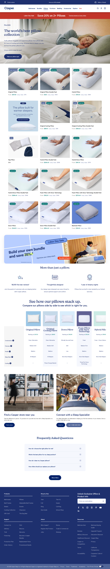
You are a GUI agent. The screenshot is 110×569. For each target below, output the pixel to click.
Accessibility (81, 553)
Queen (58, 503)
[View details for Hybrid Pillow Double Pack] (55, 147)
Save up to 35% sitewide (54, 2)
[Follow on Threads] (92, 507)
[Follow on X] (83, 507)
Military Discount (82, 534)
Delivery (6, 528)
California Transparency (95, 548)
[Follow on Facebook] (78, 507)
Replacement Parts (25, 541)
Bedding (59, 8)
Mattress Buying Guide (96, 526)
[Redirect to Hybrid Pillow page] (100, 318)
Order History (8, 545)
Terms (79, 547)
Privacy (93, 541)
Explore (75, 8)
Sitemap (58, 532)
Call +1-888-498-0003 (74, 425)
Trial (5, 532)
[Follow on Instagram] (87, 507)
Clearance (22, 510)
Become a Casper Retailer (24, 537)
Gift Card (7, 513)
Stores (58, 525)
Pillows (46, 8)
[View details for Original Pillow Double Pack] (55, 79)
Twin (42, 499)
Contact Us (7, 525)
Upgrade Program (96, 531)
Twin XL (58, 499)
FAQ (20, 525)
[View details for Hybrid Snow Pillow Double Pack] (23, 179)
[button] (13, 340)
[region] (55, 283)
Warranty (22, 532)
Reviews (79, 531)
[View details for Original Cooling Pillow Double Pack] (87, 112)
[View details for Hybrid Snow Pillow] (87, 147)
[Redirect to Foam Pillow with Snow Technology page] (83, 318)
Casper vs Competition (81, 543)
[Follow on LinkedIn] (78, 511)
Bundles (39, 8)
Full (42, 503)
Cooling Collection (9, 510)
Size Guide (44, 510)
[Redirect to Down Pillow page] (66, 318)
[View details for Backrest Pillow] (87, 212)
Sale (80, 8)
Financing (7, 535)
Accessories (67, 8)
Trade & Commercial (62, 528)
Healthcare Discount (83, 538)
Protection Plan (9, 541)
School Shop (60, 510)
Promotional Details (25, 545)
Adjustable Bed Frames (26, 503)
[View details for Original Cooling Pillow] (55, 112)
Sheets (6, 506)
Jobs (42, 532)
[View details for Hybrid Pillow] (87, 79)
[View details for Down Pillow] (23, 212)
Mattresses (31, 8)
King (42, 506)
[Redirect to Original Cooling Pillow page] (49, 318)
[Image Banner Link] (55, 249)
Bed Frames (7, 503)
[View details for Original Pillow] (23, 79)
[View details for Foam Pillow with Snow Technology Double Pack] (87, 179)
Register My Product (47, 528)
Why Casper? (45, 525)
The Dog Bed (23, 513)
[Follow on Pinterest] (96, 507)
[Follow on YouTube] (100, 507)
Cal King (58, 506)
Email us (60, 425)
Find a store (9, 425)
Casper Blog (94, 538)
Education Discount (97, 534)
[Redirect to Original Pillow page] (32, 318)
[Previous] (35, 2)
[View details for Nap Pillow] (23, 147)
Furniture (52, 8)
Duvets (21, 506)
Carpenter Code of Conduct (96, 554)
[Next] (73, 2)
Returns (21, 528)
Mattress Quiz (81, 525)
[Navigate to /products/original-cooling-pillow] (23, 116)
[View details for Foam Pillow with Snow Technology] (55, 179)
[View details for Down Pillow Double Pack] (55, 212)
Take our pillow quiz (13, 56)
